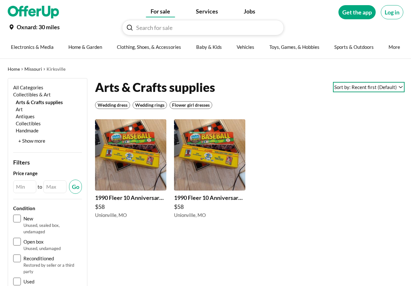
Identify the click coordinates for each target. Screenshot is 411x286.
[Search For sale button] (130, 27)
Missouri (33, 69)
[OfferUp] (33, 12)
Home (14, 69)
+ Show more (31, 141)
